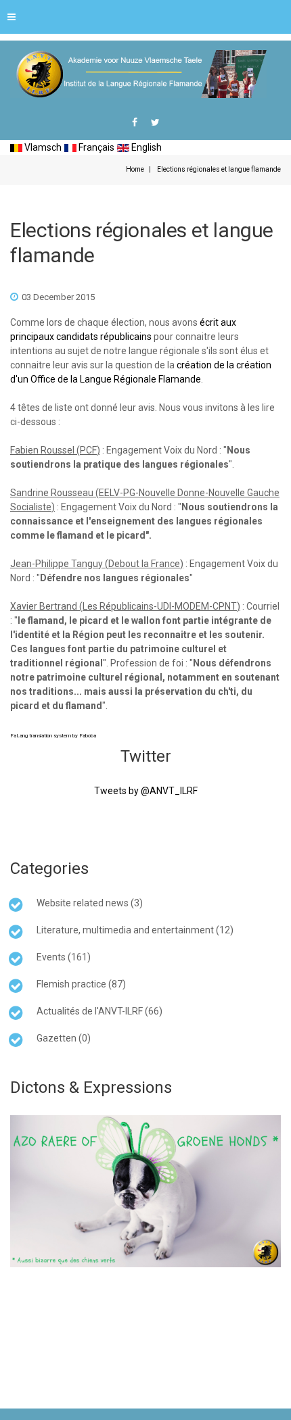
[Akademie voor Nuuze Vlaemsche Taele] (138, 74)
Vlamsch (42, 147)
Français (95, 147)
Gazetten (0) (64, 1038)
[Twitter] (155, 122)
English (145, 147)
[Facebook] (134, 122)
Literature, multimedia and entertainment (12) (135, 930)
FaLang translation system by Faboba (53, 736)
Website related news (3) (90, 903)
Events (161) (64, 957)
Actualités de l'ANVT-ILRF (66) (99, 1011)
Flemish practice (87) (81, 984)
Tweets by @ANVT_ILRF (146, 790)
